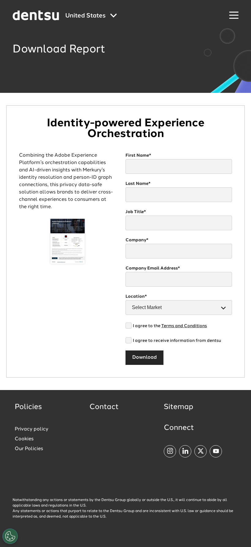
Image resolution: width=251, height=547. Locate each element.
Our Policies (29, 448)
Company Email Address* (153, 268)
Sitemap (178, 407)
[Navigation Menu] (233, 15)
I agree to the (170, 326)
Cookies (24, 439)
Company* (137, 240)
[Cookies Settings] (10, 536)
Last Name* (138, 184)
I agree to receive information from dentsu (177, 341)
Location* (136, 296)
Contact (104, 407)
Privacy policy (31, 429)
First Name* (138, 155)
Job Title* (136, 212)
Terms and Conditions (184, 326)
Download (144, 357)
